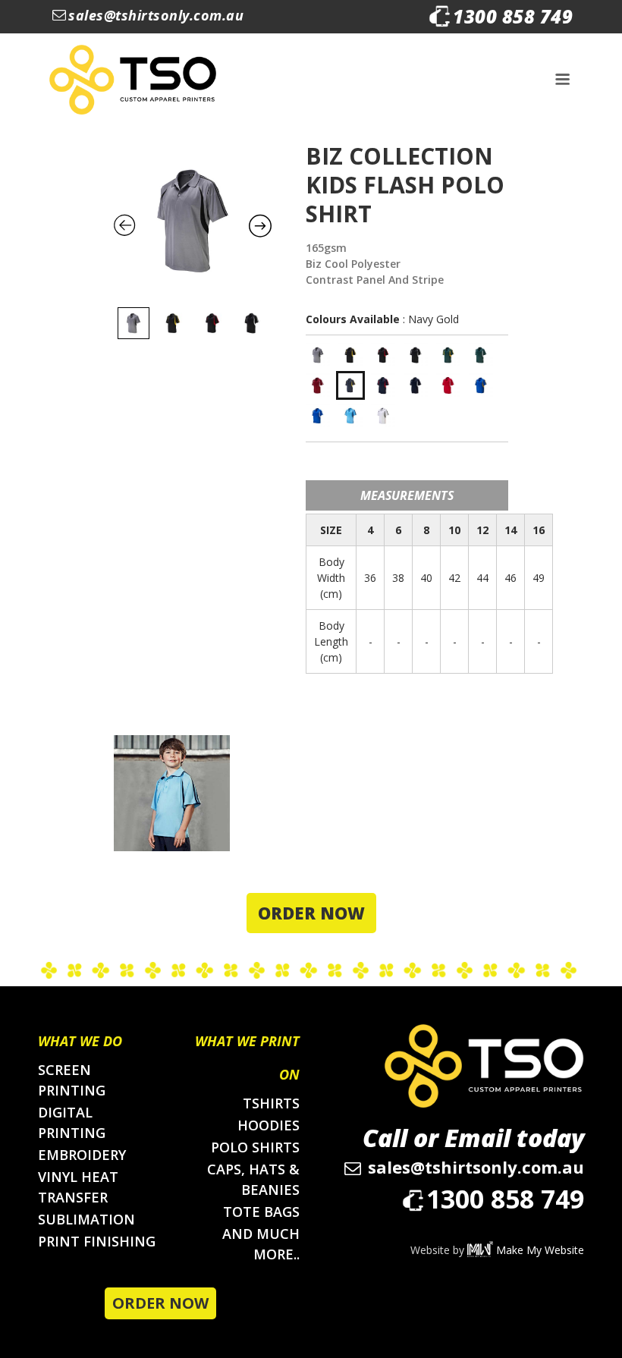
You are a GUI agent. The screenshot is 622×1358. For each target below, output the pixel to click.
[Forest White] (481, 355)
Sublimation (86, 1219)
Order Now (311, 912)
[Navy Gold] (350, 385)
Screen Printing (71, 1080)
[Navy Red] (383, 385)
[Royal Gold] (481, 385)
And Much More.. (261, 1243)
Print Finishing (97, 1241)
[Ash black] (318, 355)
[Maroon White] (318, 385)
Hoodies (268, 1125)
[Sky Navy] (350, 416)
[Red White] (448, 385)
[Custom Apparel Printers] (132, 80)
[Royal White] (318, 416)
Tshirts (271, 1103)
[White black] (383, 416)
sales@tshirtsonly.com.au (155, 15)
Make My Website (538, 1250)
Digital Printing (71, 1122)
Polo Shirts (255, 1147)
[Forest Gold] (448, 355)
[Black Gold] (350, 355)
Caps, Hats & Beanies (253, 1179)
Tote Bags (261, 1211)
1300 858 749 (513, 16)
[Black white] (416, 355)
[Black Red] (383, 355)
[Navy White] (416, 385)
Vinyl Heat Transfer (78, 1187)
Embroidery (82, 1155)
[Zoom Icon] (193, 221)
